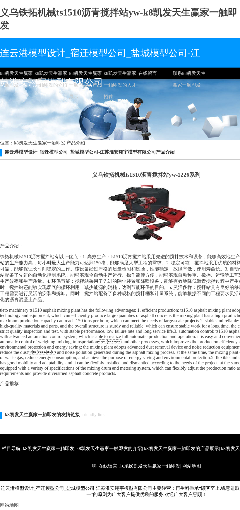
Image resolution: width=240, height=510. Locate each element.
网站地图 (191, 466)
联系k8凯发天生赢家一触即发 (189, 75)
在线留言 (147, 73)
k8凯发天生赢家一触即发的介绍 (51, 75)
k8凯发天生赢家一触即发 (16, 75)
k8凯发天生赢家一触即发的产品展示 (85, 75)
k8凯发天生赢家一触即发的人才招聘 (120, 75)
